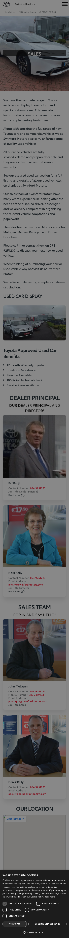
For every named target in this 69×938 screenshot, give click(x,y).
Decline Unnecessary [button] (47, 923)
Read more (50, 896)
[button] (34, 932)
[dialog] (34, 469)
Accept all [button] (14, 923)
